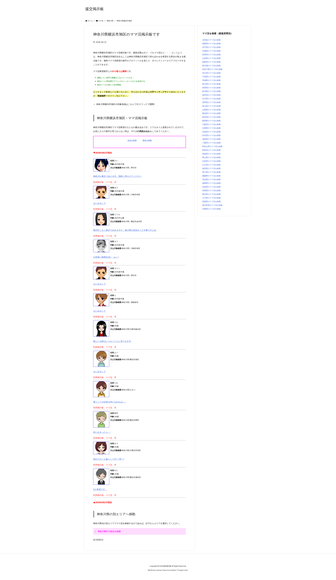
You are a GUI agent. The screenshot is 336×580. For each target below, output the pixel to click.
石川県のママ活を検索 (211, 98)
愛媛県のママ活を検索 (211, 176)
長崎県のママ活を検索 (211, 190)
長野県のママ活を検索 (211, 102)
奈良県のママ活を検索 (211, 135)
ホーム (90, 21)
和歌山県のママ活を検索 (212, 146)
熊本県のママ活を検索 (211, 194)
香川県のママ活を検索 (211, 172)
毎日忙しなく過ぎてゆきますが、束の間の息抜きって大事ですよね (124, 230)
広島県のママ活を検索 (211, 161)
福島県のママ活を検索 (211, 62)
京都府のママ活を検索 (211, 132)
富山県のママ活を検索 (211, 106)
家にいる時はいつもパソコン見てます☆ (112, 341)
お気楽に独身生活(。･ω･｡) (106, 257)
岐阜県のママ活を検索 (211, 117)
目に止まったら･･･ (102, 432)
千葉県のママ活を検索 (211, 76)
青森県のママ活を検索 (211, 43)
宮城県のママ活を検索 (211, 51)
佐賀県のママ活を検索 (211, 187)
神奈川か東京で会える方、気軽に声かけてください (117, 176)
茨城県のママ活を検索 (211, 80)
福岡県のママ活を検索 (211, 183)
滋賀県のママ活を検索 (211, 139)
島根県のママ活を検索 (211, 154)
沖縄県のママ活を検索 (211, 209)
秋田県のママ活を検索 (211, 54)
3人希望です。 (100, 489)
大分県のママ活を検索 (211, 198)
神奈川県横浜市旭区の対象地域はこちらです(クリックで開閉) (125, 104)
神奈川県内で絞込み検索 (109, 531)
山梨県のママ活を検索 (211, 109)
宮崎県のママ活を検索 (211, 201)
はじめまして (99, 203)
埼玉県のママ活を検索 (211, 73)
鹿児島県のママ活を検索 (212, 205)
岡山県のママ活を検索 (211, 157)
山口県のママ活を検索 (211, 165)
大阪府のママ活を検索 (211, 124)
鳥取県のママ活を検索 (211, 150)
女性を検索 (132, 140)
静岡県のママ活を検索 (211, 121)
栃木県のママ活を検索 (211, 84)
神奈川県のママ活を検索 (212, 69)
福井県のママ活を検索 (211, 95)
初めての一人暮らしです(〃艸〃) (108, 459)
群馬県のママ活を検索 (211, 87)
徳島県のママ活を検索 (211, 168)
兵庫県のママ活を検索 (211, 128)
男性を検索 (147, 140)
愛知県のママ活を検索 (211, 113)
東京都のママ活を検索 (211, 65)
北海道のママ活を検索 (211, 40)
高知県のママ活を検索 (211, 179)
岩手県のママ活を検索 (211, 47)
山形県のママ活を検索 (211, 58)
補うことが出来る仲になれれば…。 (109, 402)
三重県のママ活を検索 (211, 143)
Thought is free (182, 570)
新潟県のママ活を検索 (211, 91)
